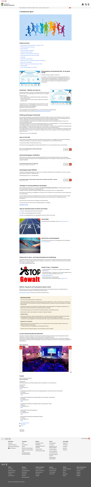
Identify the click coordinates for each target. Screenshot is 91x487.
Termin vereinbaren (12, 470)
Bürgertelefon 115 (11, 472)
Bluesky (64, 448)
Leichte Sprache (13, 448)
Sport (48, 7)
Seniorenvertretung (52, 449)
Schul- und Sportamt (42, 7)
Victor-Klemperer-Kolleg (40, 450)
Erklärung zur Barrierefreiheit (13, 446)
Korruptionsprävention (53, 452)
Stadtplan (78, 475)
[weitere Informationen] (2, 4)
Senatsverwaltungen (26, 470)
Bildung (64, 475)
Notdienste (10, 473)
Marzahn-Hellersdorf (22, 7)
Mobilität (64, 470)
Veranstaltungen (52, 472)
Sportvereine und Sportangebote (26, 58)
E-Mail (20, 388)
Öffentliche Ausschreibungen (27, 448)
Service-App (10, 468)
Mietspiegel (65, 473)
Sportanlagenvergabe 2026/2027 (26, 52)
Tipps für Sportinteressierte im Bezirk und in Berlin (29, 55)
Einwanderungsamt (25, 477)
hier (41, 142)
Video (28, 133)
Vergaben (37, 475)
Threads (64, 449)
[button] (70, 7)
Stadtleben (79, 473)
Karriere (23, 446)
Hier (20, 213)
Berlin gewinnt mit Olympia (24, 292)
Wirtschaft (78, 472)
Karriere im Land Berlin (40, 470)
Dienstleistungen (52, 443)
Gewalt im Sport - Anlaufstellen (26, 62)
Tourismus (78, 470)
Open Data (38, 473)
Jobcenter (24, 475)
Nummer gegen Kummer (47, 275)
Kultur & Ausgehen (80, 468)
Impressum (10, 443)
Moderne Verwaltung (67, 468)
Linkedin (64, 446)
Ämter (37, 7)
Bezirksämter (24, 472)
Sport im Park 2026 (24, 48)
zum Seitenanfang (84, 438)
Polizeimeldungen (52, 470)
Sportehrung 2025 (23, 65)
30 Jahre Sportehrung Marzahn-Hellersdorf (28, 67)
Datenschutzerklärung (12, 444)
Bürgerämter (24, 473)
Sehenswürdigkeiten (53, 451)
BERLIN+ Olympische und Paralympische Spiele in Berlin (31, 63)
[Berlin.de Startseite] (4, 1)
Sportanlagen (22, 57)
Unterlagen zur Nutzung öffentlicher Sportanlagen (29, 53)
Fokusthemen (51, 473)
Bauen (64, 472)
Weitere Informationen (63, 221)
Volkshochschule (39, 449)
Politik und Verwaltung (31, 7)
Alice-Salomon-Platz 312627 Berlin (25, 424)
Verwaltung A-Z (25, 444)
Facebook (65, 444)
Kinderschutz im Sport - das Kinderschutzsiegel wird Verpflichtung (32, 60)
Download (66, 149)
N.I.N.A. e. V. (63, 278)
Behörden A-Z (24, 468)
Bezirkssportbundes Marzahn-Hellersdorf (42, 111)
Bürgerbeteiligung (39, 472)
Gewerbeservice (11, 475)
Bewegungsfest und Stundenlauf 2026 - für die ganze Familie (31, 45)
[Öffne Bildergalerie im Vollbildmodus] (71, 372)
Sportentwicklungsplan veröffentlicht (27, 50)
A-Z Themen (51, 444)
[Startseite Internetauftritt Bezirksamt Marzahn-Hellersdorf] (6, 439)
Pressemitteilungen (53, 468)
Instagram (65, 443)
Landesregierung (39, 468)
